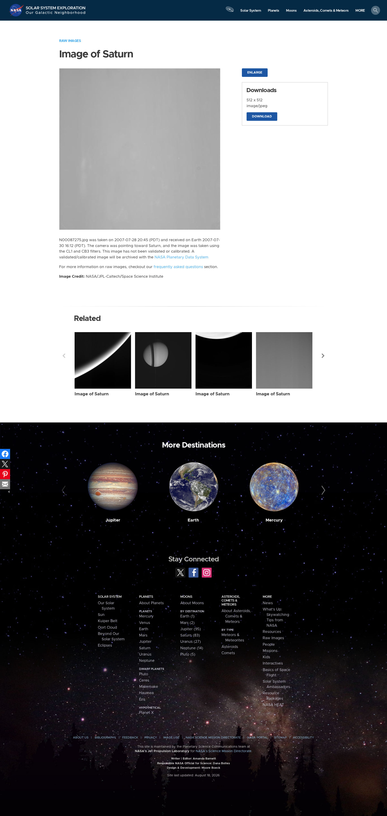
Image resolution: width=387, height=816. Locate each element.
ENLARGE (254, 72)
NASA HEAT (273, 705)
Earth (193, 520)
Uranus (145, 654)
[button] (360, 10)
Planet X (146, 712)
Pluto (143, 674)
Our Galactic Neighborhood (56, 13)
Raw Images (70, 41)
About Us (80, 737)
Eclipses (105, 645)
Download (262, 116)
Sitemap (280, 737)
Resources (272, 632)
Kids (266, 657)
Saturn (144, 648)
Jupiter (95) (190, 629)
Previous (63, 355)
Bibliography (105, 737)
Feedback (130, 737)
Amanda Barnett (204, 758)
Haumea (146, 693)
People (269, 644)
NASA (17, 10)
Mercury (274, 520)
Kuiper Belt (107, 621)
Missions (270, 651)
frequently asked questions (178, 267)
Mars (143, 635)
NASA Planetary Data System (181, 257)
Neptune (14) (191, 648)
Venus (144, 623)
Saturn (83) (190, 635)
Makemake (148, 686)
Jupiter (112, 520)
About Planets (151, 603)
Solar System (109, 596)
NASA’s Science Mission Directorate (224, 751)
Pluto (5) (187, 654)
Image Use (171, 737)
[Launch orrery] (229, 11)
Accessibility (303, 737)
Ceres (144, 680)
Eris (142, 699)
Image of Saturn (92, 394)
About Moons (192, 603)
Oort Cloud (107, 627)
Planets (146, 596)
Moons (186, 596)
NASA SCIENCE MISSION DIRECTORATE (213, 737)
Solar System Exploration (56, 6)
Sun (101, 615)
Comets (228, 653)
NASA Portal (257, 737)
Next (323, 355)
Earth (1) (187, 616)
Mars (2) (187, 623)
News (268, 603)
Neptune (147, 660)
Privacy (150, 737)
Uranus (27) (190, 641)
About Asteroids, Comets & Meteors (236, 616)
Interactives (273, 663)
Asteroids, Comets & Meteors (230, 600)
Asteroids (229, 647)
